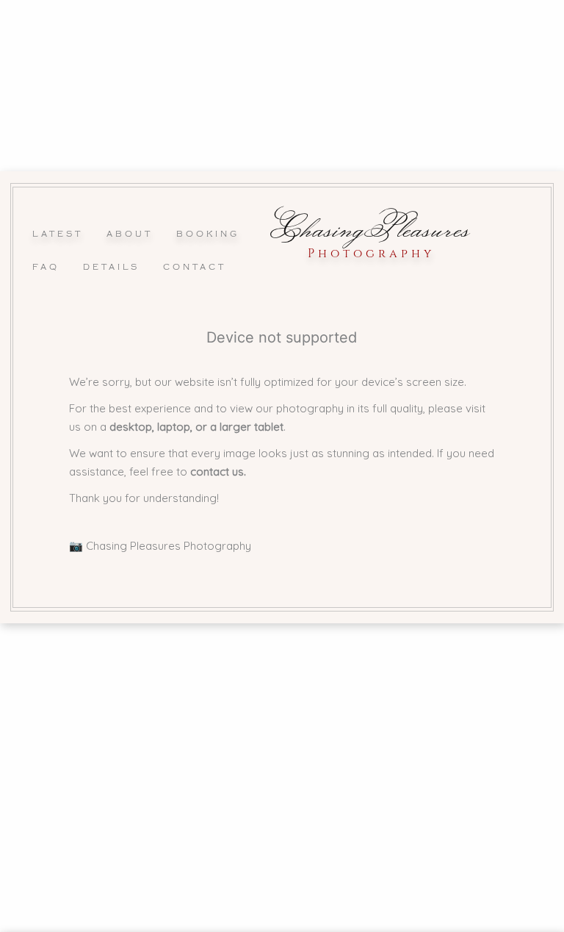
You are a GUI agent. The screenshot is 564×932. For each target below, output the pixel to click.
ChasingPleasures (370, 227)
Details (111, 266)
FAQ (45, 266)
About (129, 233)
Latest (57, 233)
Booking (207, 233)
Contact (194, 266)
